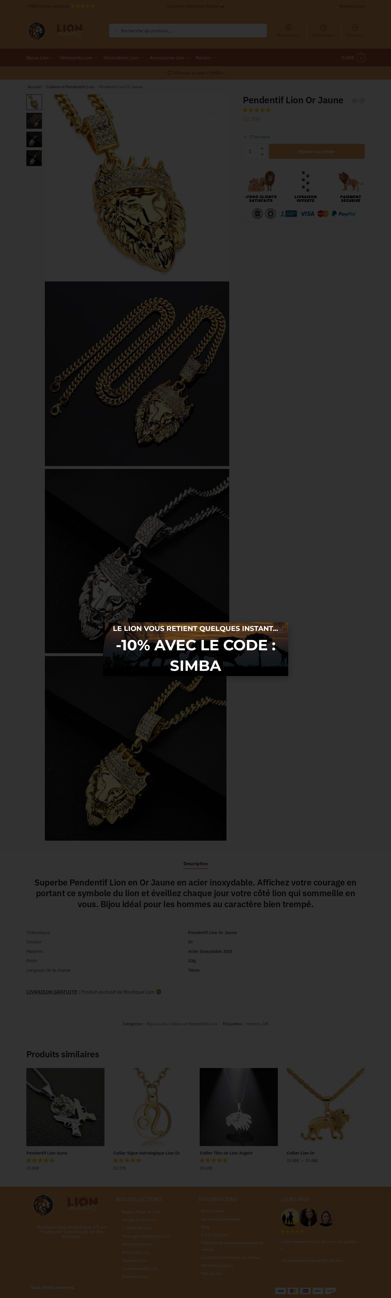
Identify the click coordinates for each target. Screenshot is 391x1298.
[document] (195, 649)
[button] (280, 630)
